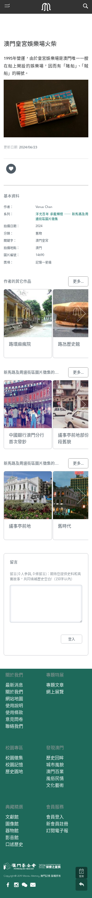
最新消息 (14, 685)
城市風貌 (55, 764)
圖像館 (12, 823)
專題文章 (55, 685)
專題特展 (55, 675)
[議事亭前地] (28, 495)
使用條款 (14, 712)
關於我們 (14, 675)
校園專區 (14, 747)
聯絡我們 (14, 726)
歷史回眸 (55, 757)
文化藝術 (55, 785)
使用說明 (14, 705)
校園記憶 (14, 764)
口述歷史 (14, 844)
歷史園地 (14, 771)
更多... (78, 281)
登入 (71, 639)
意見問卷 (14, 719)
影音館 (12, 837)
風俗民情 (55, 778)
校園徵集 (14, 757)
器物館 (12, 830)
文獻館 (12, 817)
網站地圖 (14, 698)
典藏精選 (14, 806)
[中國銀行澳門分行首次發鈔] (28, 404)
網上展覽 (55, 691)
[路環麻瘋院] (28, 313)
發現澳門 (55, 747)
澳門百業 (55, 771)
